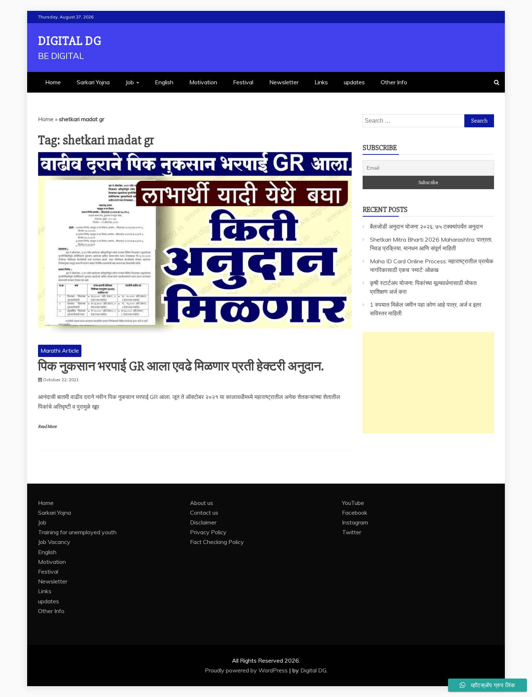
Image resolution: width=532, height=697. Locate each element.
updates (354, 82)
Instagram (355, 522)
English (164, 82)
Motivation (203, 82)
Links (321, 82)
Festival (243, 82)
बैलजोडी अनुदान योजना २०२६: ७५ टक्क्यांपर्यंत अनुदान (426, 226)
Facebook (354, 512)
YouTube (353, 502)
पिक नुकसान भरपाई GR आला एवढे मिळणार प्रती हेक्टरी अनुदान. (181, 366)
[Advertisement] (428, 382)
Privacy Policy (208, 532)
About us (201, 502)
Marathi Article (60, 350)
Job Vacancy (54, 541)
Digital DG (69, 41)
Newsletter (284, 82)
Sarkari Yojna (93, 82)
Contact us (204, 512)
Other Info (394, 82)
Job (130, 82)
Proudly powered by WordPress (247, 670)
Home (53, 82)
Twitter (351, 532)
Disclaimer (203, 522)
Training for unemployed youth (77, 532)
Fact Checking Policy (217, 541)
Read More (47, 426)
